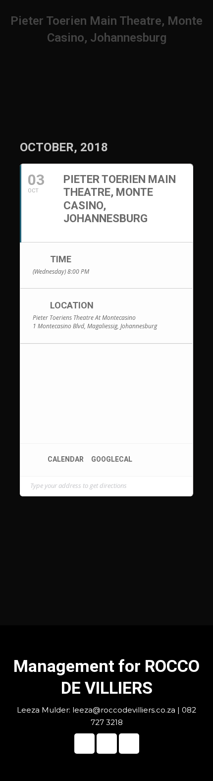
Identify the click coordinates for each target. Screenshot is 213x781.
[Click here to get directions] (184, 486)
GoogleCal (111, 459)
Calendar (66, 459)
